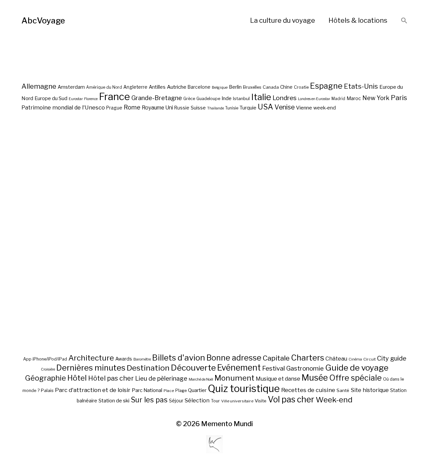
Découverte (193, 368)
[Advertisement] (214, 256)
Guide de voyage (356, 368)
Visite (260, 400)
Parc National (147, 390)
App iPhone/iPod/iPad (45, 359)
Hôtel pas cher (111, 378)
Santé (342, 390)
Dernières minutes (90, 368)
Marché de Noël (201, 379)
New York (375, 97)
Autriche (176, 87)
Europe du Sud (51, 98)
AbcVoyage (43, 20)
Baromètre (142, 359)
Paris (399, 97)
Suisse (198, 107)
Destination (148, 368)
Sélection (197, 400)
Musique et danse (278, 379)
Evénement (239, 368)
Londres (284, 98)
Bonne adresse (233, 358)
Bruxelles (252, 87)
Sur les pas (149, 400)
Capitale (276, 358)
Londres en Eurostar (314, 99)
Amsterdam (71, 87)
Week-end (334, 399)
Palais (47, 390)
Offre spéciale (355, 378)
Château (336, 358)
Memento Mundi (227, 424)
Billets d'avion (178, 358)
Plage (181, 390)
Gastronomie (305, 368)
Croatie (301, 87)
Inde (227, 98)
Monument (234, 378)
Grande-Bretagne (156, 98)
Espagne (326, 86)
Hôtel (77, 378)
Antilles (157, 87)
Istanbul (241, 98)
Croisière (48, 369)
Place (169, 390)
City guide (391, 358)
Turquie (248, 108)
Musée (315, 378)
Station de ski (114, 400)
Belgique (220, 87)
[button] (404, 21)
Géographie (45, 378)
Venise (284, 107)
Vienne (304, 107)
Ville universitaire (237, 401)
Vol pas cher (291, 399)
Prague (114, 107)
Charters (307, 358)
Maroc (354, 98)
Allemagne (38, 86)
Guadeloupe (208, 98)
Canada (271, 87)
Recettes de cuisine (308, 389)
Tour (215, 400)
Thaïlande (215, 108)
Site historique (370, 390)
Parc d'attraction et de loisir (92, 390)
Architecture (91, 358)
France (114, 96)
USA (265, 106)
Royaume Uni (157, 107)
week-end (324, 107)
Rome (132, 107)
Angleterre (135, 87)
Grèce (189, 98)
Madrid (338, 98)
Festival (273, 368)
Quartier (197, 390)
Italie (261, 97)
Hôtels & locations (357, 20)
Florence (91, 99)
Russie (181, 107)
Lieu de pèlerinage (161, 378)
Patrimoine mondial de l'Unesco (63, 107)
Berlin (235, 87)
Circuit (369, 359)
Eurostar (76, 99)
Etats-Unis (361, 86)
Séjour (176, 400)
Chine (286, 87)
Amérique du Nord (104, 87)
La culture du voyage (282, 20)
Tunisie (231, 108)
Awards (123, 359)
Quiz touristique (244, 388)
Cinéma (355, 359)
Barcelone (199, 87)
